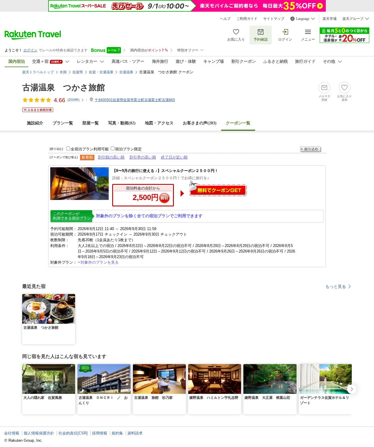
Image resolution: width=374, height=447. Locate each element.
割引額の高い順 (111, 157)
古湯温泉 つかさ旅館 (63, 87)
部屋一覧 (90, 123)
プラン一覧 (63, 123)
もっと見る (335, 286)
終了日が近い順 (174, 157)
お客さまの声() (200, 123)
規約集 (117, 433)
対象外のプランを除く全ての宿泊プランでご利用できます (149, 215)
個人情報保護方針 (39, 433)
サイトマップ (273, 19)
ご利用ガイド (246, 19)
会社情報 (11, 433)
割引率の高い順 (142, 157)
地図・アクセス (159, 123)
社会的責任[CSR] (73, 433)
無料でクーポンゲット (218, 188)
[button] (71, 297)
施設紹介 (35, 123)
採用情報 (99, 433)
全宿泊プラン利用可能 (90, 149)
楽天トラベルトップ (38, 72)
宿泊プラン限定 (128, 149)
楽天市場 (330, 19)
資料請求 (135, 433)
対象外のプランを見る (100, 262)
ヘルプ (225, 19)
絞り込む (310, 149)
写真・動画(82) (122, 123)
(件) (73, 100)
